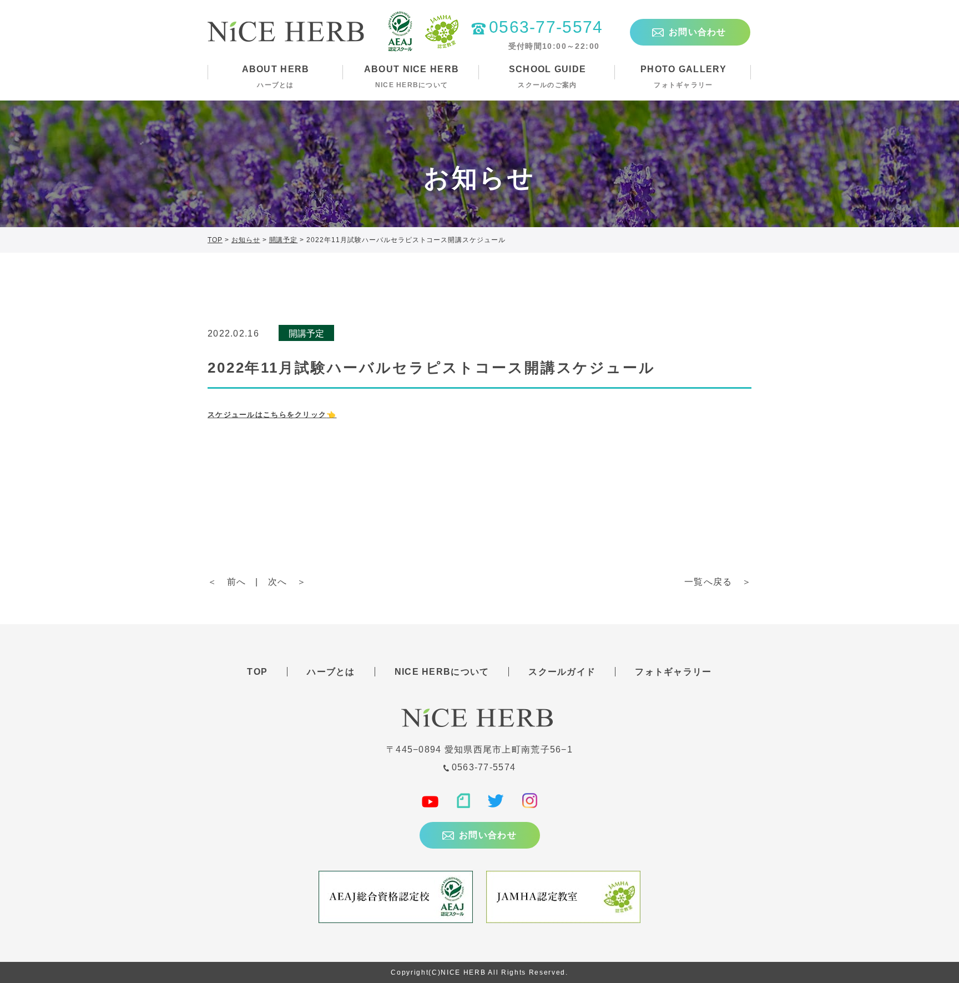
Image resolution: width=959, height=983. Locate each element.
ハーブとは (331, 671)
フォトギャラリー (673, 671)
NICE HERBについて (442, 671)
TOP (257, 671)
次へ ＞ (287, 581)
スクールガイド (561, 671)
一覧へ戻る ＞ (717, 581)
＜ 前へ (227, 581)
